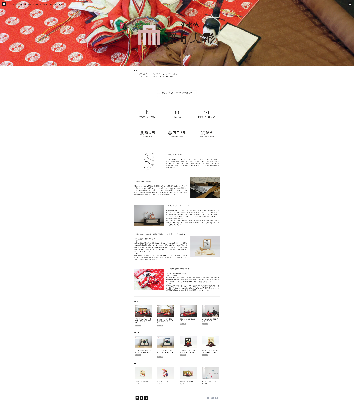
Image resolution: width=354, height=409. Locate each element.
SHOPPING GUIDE (50, 4)
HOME (14, 4)
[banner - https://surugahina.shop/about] (177, 93)
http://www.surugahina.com (216, 398)
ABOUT (28, 4)
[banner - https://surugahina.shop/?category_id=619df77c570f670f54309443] (206, 133)
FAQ (61, 4)
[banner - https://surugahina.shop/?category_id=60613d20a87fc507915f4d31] (148, 133)
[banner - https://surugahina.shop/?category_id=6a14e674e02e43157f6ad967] (177, 133)
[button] (37, 4)
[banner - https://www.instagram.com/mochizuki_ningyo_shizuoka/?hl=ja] (177, 113)
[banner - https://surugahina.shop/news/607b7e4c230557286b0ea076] (148, 113)
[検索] (4, 4)
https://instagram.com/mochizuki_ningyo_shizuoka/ (212, 398)
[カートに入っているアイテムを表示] (350, 4)
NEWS (21, 4)
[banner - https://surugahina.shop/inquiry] (206, 113)
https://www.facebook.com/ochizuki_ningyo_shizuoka (208, 398)
